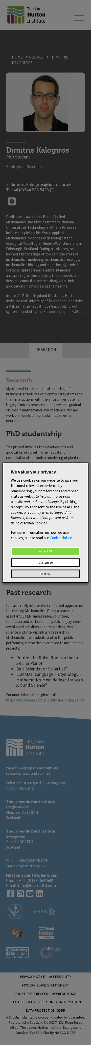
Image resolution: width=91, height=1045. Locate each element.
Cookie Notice (61, 537)
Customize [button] (46, 562)
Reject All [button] (45, 573)
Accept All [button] (45, 551)
